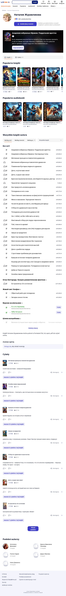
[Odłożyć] (14, 69)
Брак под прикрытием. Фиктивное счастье (27, 237)
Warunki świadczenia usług (27, 574)
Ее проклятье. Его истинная (21, 284)
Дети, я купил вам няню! (20, 171)
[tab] (8, 57)
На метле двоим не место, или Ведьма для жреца (29, 204)
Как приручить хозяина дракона (23, 187)
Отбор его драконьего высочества (24, 208)
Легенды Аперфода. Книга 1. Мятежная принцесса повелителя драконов (52, 122)
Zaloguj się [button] (7, 346)
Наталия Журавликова (9, 89)
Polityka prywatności (25, 577)
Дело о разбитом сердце (20, 249)
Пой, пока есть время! (19, 224)
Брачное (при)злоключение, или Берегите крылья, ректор (33, 179)
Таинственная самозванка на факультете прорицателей (32, 195)
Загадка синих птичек (19, 297)
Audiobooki (31, 6)
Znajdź (35, 2)
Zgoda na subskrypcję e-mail (27, 579)
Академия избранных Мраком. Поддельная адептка (34, 33)
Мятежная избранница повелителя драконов (28, 162)
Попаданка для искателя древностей (25, 212)
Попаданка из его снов (20, 191)
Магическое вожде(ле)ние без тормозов (26, 241)
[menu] (50, 140)
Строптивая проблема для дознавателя (26, 253)
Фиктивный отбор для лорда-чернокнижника (28, 220)
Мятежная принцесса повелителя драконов (27, 158)
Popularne (23, 6)
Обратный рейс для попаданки (23, 293)
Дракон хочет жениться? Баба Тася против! (9, 87)
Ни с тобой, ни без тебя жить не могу (25, 216)
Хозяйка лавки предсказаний (22, 274)
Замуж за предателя (19, 233)
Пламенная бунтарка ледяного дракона (53, 87)
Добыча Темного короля (20, 270)
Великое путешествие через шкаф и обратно (28, 322)
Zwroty (4, 582)
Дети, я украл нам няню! (20, 175)
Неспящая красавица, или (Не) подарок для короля (30, 229)
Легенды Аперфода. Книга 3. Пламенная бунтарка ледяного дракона (12, 122)
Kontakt (4, 577)
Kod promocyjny (5, 6)
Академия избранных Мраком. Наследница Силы (38, 87)
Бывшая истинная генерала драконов (25, 258)
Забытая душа (16, 312)
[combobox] (22, 2)
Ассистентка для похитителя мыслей (25, 245)
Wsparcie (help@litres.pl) (9, 579)
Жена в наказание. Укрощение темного (26, 200)
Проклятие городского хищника (23, 183)
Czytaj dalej (60, 587)
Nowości (15, 6)
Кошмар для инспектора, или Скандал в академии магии (24, 87)
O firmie (4, 574)
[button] (61, 372)
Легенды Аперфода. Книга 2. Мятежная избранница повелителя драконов (32, 122)
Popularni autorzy (44, 574)
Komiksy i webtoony (42, 6)
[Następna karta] (34, 140)
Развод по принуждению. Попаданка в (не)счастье (30, 266)
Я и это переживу (17, 307)
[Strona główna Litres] (5, 2)
